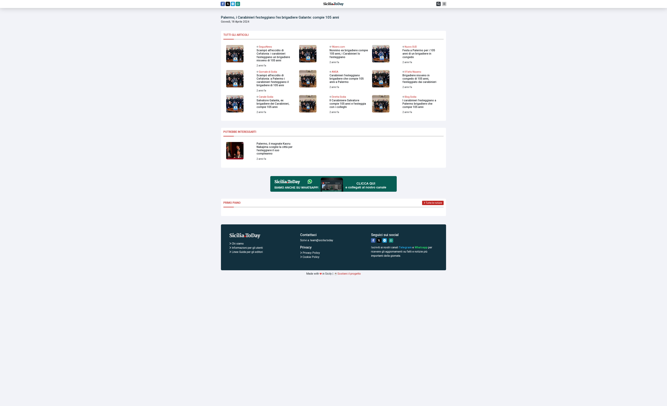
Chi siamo (237, 243)
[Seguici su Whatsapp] (238, 4)
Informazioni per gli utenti (247, 247)
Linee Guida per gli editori (247, 252)
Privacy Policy (311, 252)
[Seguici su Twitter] (228, 4)
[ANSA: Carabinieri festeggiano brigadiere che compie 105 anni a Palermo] (333, 80)
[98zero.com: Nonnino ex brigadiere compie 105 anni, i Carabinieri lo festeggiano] (333, 55)
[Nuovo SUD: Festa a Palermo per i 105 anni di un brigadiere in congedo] (406, 55)
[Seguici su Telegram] (233, 4)
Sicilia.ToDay (333, 4)
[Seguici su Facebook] (223, 4)
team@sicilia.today (321, 240)
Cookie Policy (310, 257)
